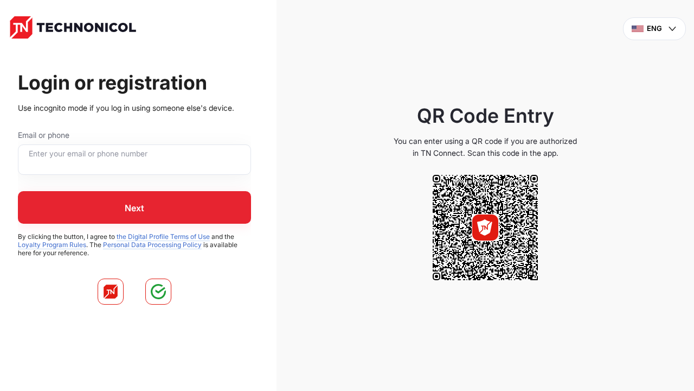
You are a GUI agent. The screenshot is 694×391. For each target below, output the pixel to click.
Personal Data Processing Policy (152, 245)
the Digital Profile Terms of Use (163, 236)
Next (134, 208)
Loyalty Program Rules (52, 245)
